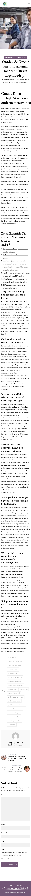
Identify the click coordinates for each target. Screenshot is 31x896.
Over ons (19, 885)
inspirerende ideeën (15, 677)
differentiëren (13, 669)
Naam (3, 824)
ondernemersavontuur (15, 697)
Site (2, 841)
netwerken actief (14, 693)
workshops (11, 725)
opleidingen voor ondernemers (15, 57)
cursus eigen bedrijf (15, 665)
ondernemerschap (14, 701)
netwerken (24, 689)
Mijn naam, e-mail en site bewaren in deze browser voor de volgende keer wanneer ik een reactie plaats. (14, 852)
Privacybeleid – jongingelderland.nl (16, 888)
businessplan (12, 657)
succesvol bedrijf (14, 717)
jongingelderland (9, 80)
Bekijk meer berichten (15, 745)
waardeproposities (14, 721)
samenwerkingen (14, 713)
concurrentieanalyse (15, 661)
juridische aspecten (14, 681)
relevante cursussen (15, 709)
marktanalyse (12, 689)
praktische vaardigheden (16, 705)
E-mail (4, 833)
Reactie (4, 795)
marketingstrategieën (15, 685)
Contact (10, 885)
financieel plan (13, 673)
